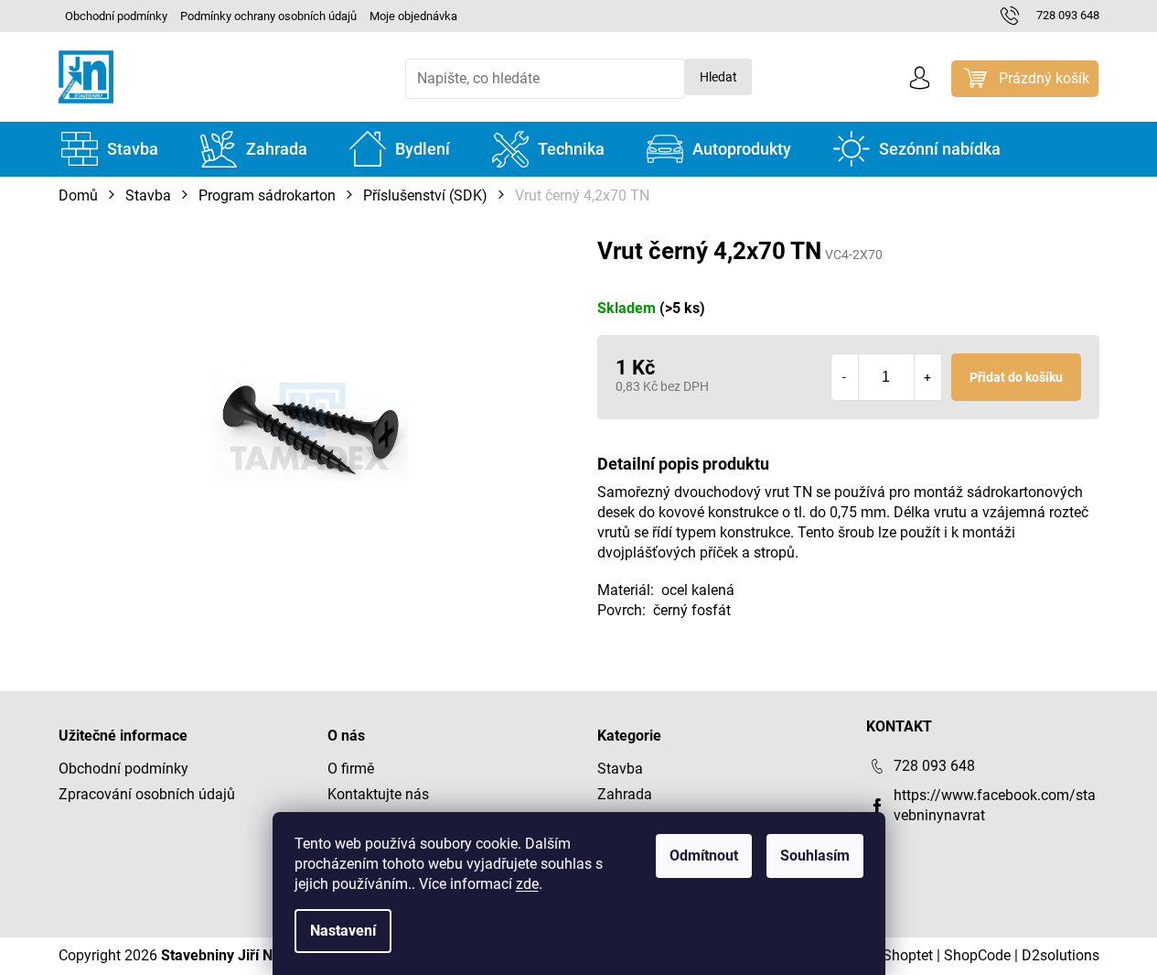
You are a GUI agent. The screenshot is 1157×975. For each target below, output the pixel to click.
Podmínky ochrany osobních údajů (268, 16)
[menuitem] (109, 149)
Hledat (718, 77)
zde (527, 884)
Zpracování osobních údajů (147, 794)
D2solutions (1060, 955)
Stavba (620, 768)
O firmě (350, 768)
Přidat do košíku (1016, 377)
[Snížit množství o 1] (845, 377)
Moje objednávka (413, 16)
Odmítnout (704, 855)
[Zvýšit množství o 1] (927, 377)
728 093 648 (934, 766)
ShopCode (977, 955)
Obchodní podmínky (116, 16)
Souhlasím (815, 855)
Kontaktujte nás (378, 794)
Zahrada (624, 794)
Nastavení (343, 930)
